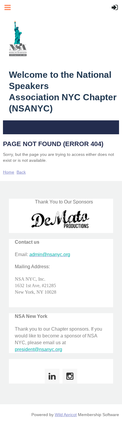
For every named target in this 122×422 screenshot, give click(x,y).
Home (8, 172)
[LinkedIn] (52, 376)
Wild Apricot (66, 414)
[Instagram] (69, 376)
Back (21, 172)
